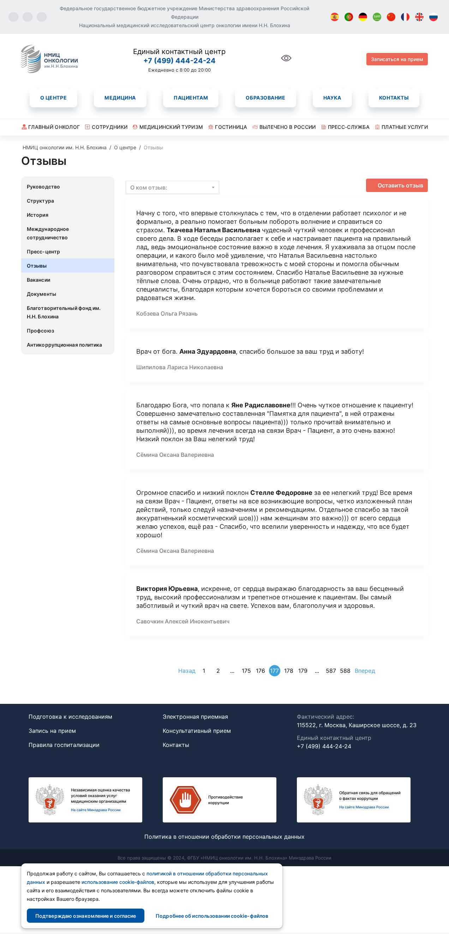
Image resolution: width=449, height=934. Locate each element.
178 (288, 670)
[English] (419, 17)
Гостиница (231, 127)
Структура (40, 201)
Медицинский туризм (171, 127)
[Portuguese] (349, 17)
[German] (363, 17)
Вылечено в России (287, 127)
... (232, 670)
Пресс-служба (349, 127)
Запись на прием (52, 730)
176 (260, 670)
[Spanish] (335, 17)
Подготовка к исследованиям (70, 716)
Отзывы (37, 266)
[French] (405, 17)
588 (345, 670)
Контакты (394, 98)
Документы (41, 294)
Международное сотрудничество (48, 233)
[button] (172, 187)
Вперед (365, 670)
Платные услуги (405, 127)
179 (302, 670)
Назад (187, 670)
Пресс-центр (43, 252)
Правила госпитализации (64, 744)
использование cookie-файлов (118, 882)
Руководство (43, 187)
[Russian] (433, 17)
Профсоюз (40, 331)
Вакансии (38, 280)
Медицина (120, 98)
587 (331, 670)
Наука (332, 98)
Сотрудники (109, 127)
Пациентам (191, 98)
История (37, 215)
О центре (53, 98)
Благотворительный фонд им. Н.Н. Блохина (64, 312)
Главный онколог (54, 127)
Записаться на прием (397, 59)
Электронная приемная (195, 716)
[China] (391, 17)
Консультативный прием (197, 730)
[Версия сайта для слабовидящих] (286, 62)
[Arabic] (377, 17)
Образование (265, 98)
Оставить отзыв (400, 185)
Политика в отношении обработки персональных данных (224, 836)
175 (246, 670)
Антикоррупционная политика (64, 345)
